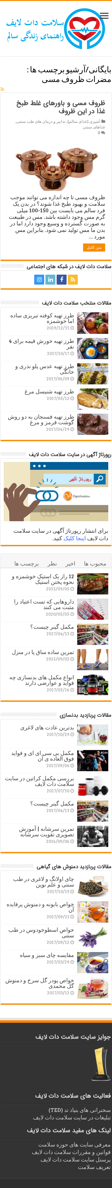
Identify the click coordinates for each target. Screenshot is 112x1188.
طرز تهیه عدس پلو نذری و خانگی (44, 368)
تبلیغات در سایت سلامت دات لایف (72, 1117)
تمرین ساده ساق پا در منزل (43, 652)
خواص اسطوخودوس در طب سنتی (41, 932)
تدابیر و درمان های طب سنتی (41, 121)
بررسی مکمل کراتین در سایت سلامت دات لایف (39, 780)
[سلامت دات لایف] (56, 27)
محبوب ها (95, 563)
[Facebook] (62, 280)
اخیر (70, 563)
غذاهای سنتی (94, 127)
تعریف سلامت (94, 1167)
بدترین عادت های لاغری (47, 727)
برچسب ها (26, 563)
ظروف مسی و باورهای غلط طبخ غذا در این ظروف (60, 107)
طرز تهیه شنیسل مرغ (49, 391)
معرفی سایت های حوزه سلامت (74, 1144)
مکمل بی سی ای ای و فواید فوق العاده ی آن (42, 755)
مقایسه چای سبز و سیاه (47, 955)
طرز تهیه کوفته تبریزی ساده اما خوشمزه (42, 318)
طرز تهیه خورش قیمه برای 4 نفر (41, 343)
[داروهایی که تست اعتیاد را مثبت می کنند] (92, 609)
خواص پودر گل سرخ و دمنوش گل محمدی (39, 982)
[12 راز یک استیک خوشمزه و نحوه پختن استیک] (92, 583)
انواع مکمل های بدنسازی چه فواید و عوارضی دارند (41, 679)
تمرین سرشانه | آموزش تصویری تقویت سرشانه (46, 831)
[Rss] (73, 280)
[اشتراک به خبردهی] (2, 89)
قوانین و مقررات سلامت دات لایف (71, 1152)
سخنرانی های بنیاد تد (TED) (80, 1109)
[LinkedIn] (50, 280)
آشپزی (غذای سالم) (84, 121)
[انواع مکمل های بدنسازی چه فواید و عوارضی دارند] (92, 684)
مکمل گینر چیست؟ (52, 626)
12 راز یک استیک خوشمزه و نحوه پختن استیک (43, 578)
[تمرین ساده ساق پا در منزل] (92, 659)
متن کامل (94, 247)
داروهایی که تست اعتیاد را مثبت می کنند (44, 604)
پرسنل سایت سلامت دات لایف (75, 1159)
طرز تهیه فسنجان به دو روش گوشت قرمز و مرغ (41, 419)
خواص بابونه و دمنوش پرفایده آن (40, 906)
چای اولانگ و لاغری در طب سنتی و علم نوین (43, 881)
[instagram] (39, 280)
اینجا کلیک (74, 538)
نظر (52, 563)
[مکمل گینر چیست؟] (92, 634)
